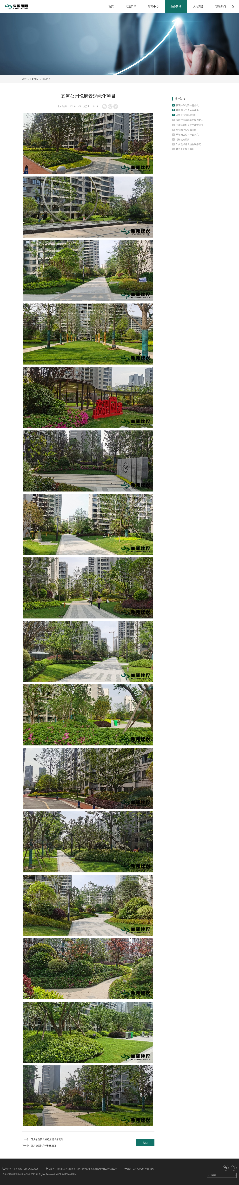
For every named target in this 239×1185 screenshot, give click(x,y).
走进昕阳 (131, 6)
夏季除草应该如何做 (186, 129)
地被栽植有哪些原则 (186, 115)
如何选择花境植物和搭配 (188, 144)
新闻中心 (153, 6)
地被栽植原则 (183, 139)
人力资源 (198, 6)
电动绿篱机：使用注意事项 (189, 125)
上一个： (42, 1139)
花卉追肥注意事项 (185, 149)
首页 (111, 6)
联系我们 (220, 6)
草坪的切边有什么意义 (187, 134)
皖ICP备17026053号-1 (66, 1174)
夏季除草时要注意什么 (187, 105)
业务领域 (176, 6)
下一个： (39, 1145)
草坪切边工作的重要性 (187, 110)
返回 (145, 1142)
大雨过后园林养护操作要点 (189, 120)
